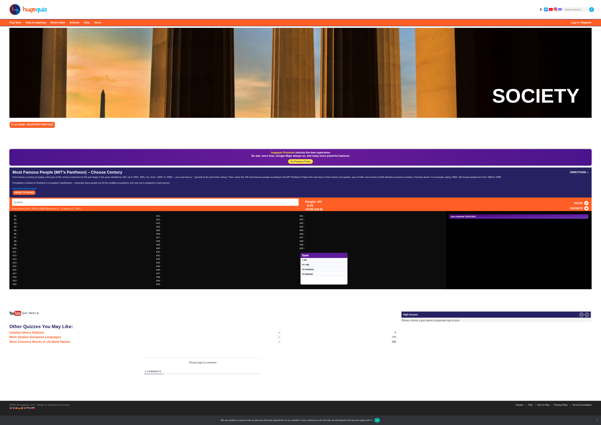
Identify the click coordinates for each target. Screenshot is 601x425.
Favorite (576, 208)
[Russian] (27, 408)
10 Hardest (308, 269)
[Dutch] (30, 408)
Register (586, 22)
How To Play (543, 405)
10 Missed (307, 273)
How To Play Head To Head (24, 189)
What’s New (57, 22)
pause (578, 203)
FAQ (530, 405)
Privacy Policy (561, 405)
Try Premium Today (300, 161)
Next (587, 314)
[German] (19, 408)
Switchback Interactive (59, 405)
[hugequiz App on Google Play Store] (541, 9)
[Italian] (22, 408)
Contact (519, 405)
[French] (13, 408)
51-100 (305, 264)
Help (87, 22)
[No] (597, 420)
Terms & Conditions (582, 405)
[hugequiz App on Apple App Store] (546, 9)
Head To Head (24, 192)
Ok (377, 420)
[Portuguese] (25, 408)
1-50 (304, 259)
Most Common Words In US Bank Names (39, 341)
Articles (74, 22)
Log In (575, 22)
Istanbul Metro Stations (26, 332)
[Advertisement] (300, 139)
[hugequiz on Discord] (560, 9)
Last (581, 314)
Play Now (15, 22)
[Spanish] (16, 408)
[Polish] (33, 408)
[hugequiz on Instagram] (555, 9)
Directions (578, 172)
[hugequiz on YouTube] (551, 9)
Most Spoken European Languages (35, 337)
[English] (11, 408)
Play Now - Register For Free (32, 124)
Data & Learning (36, 22)
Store (97, 22)
